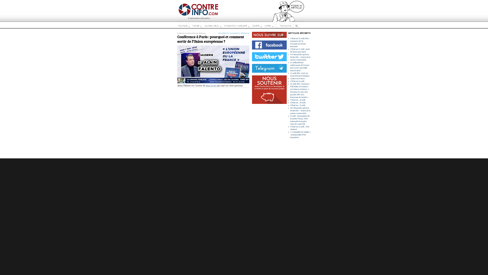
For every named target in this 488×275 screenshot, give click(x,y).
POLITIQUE (182, 26)
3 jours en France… (298, 79)
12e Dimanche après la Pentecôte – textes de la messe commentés (300, 110)
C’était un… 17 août (297, 105)
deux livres (211, 86)
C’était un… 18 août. (298, 103)
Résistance (245, 33)
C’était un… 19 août (297, 100)
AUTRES (268, 26)
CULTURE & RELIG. (211, 26)
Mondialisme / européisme (229, 33)
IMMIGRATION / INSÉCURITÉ (235, 26)
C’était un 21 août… (298, 81)
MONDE (196, 26)
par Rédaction (201, 33)
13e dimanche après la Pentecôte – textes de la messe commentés (300, 57)
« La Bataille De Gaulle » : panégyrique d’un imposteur (300, 135)
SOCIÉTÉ (255, 26)
